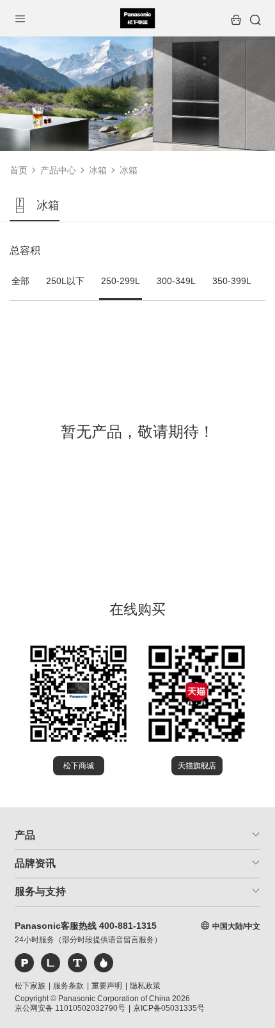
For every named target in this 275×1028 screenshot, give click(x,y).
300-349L (176, 281)
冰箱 (98, 170)
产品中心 (58, 170)
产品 (25, 835)
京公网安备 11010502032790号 (70, 1008)
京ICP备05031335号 (169, 1008)
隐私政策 (145, 985)
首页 (19, 170)
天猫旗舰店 (197, 765)
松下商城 (78, 765)
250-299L (120, 281)
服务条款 (68, 985)
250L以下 (65, 281)
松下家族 (30, 985)
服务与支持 (40, 891)
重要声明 (106, 985)
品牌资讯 (35, 863)
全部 (20, 281)
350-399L (231, 281)
